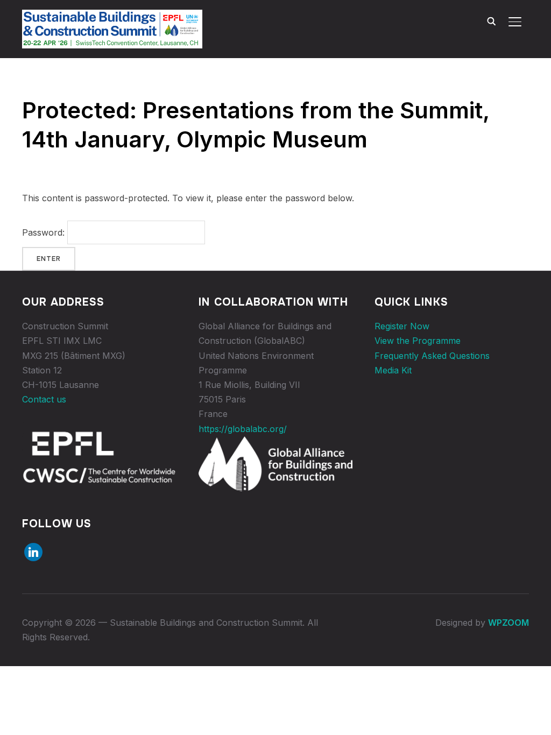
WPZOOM (508, 622)
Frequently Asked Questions (432, 355)
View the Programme (418, 340)
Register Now (402, 326)
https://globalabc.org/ (243, 428)
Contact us (44, 399)
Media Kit (393, 370)
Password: (44, 232)
